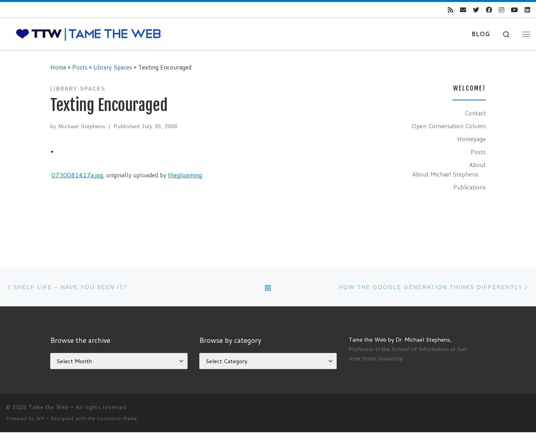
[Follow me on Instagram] (501, 10)
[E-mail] (463, 10)
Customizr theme (117, 418)
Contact (475, 113)
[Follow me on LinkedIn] (527, 10)
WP (40, 418)
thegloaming (185, 175)
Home (58, 67)
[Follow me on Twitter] (476, 10)
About (477, 164)
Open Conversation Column (448, 126)
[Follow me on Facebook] (489, 10)
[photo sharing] (52, 151)
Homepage (471, 139)
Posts (80, 67)
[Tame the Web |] (88, 33)
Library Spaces (112, 67)
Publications (469, 187)
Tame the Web (49, 407)
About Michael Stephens (445, 174)
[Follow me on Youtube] (514, 10)
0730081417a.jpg (77, 175)
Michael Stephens (82, 126)
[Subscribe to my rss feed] (450, 10)
